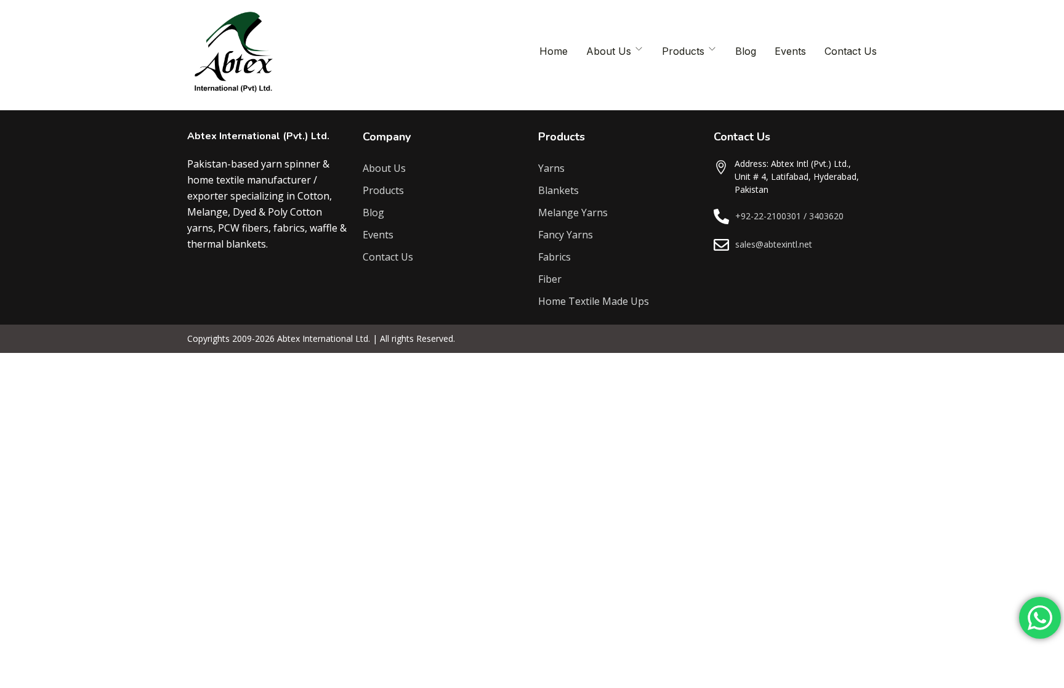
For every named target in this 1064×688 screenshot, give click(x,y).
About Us (608, 51)
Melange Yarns (573, 212)
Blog (745, 51)
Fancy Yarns (565, 234)
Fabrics (554, 257)
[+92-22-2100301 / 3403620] (721, 216)
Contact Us (850, 51)
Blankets (558, 190)
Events (790, 51)
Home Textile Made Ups (593, 301)
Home (553, 51)
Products (683, 51)
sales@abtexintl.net (773, 244)
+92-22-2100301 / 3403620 (789, 216)
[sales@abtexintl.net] (721, 245)
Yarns (551, 168)
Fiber (550, 279)
